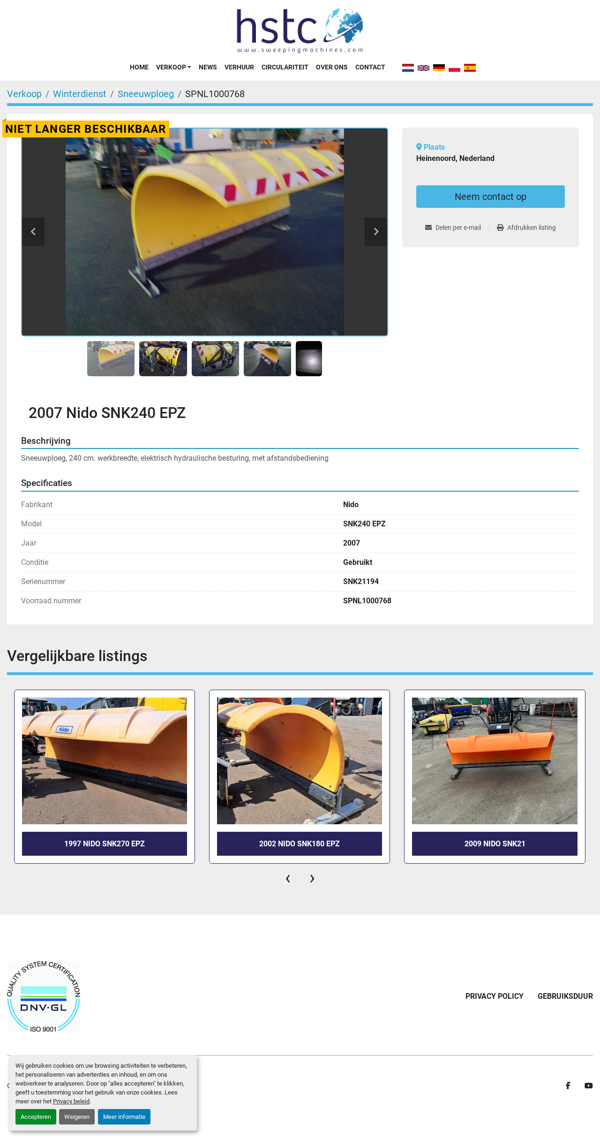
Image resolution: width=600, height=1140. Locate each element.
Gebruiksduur (565, 996)
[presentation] (288, 878)
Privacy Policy (494, 996)
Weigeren (77, 1116)
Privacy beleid (71, 1101)
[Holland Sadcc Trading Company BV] (43, 996)
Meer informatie (124, 1116)
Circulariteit (285, 67)
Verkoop (171, 67)
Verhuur (239, 67)
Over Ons (332, 67)
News (208, 67)
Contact (370, 67)
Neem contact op (490, 196)
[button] (173, 67)
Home (139, 67)
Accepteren (36, 1116)
